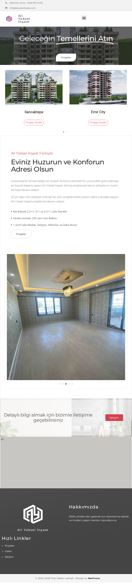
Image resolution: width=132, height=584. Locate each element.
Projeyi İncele (34, 122)
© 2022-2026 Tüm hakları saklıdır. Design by (61, 578)
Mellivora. (94, 578)
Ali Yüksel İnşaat (24, 18)
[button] (84, 18)
